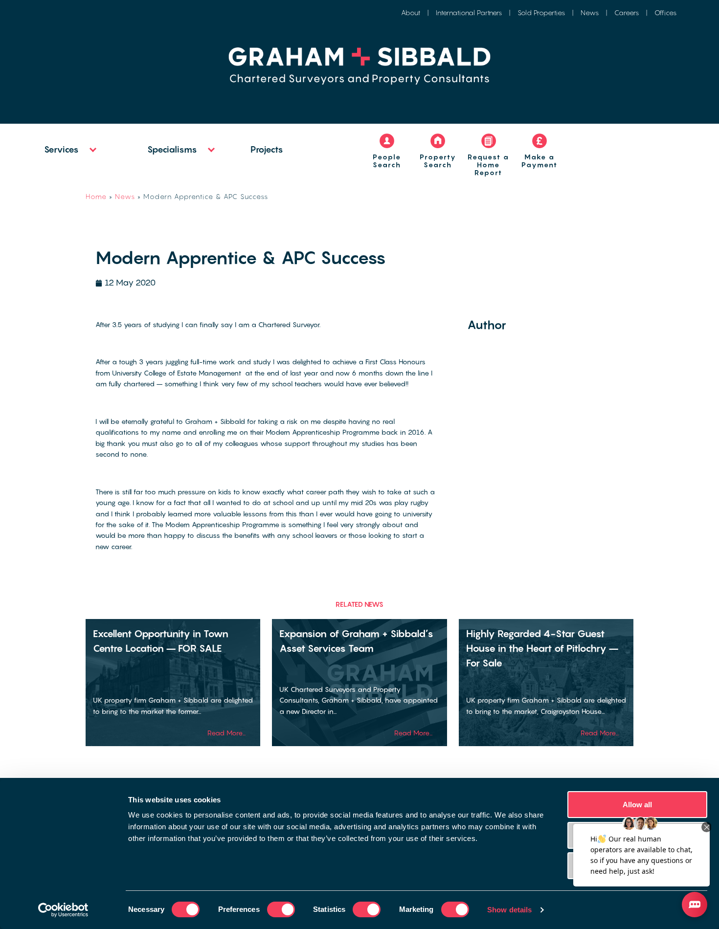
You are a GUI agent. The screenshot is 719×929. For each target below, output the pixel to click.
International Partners (469, 12)
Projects (266, 149)
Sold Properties (541, 12)
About (410, 12)
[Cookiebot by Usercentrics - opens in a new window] (63, 910)
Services (61, 149)
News (590, 12)
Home (96, 196)
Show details (509, 910)
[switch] (281, 909)
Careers (626, 12)
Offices (665, 12)
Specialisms (172, 149)
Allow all (637, 804)
